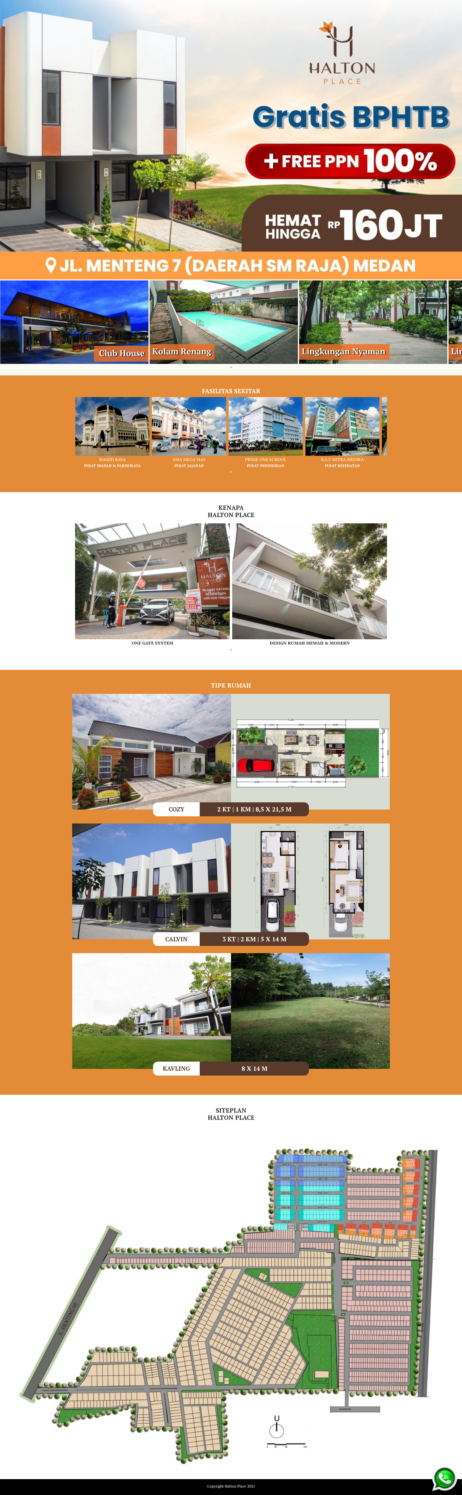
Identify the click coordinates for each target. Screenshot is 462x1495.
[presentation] (230, 367)
